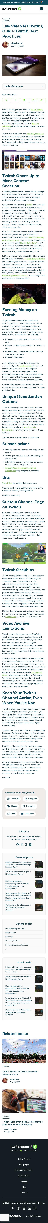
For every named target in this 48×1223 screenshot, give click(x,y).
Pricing (24, 1181)
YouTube (30, 134)
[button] (41, 9)
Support (24, 1192)
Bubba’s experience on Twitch (15, 275)
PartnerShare (24, 1176)
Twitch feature (24, 366)
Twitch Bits (7, 483)
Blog (24, 1187)
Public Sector (24, 1159)
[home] (11, 8)
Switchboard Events (24, 1170)
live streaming (37, 109)
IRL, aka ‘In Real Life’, (28, 243)
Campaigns (24, 1165)
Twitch (29, 205)
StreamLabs (10, 617)
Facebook (39, 134)
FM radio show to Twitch (34, 259)
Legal (43, 1203)
